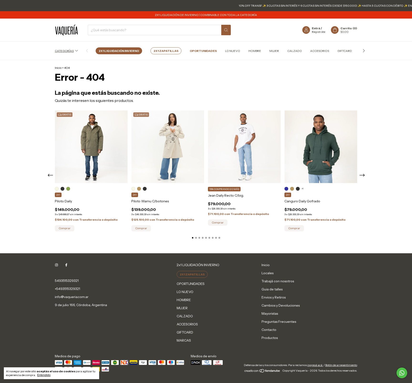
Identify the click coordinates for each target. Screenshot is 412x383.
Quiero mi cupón (238, 97)
